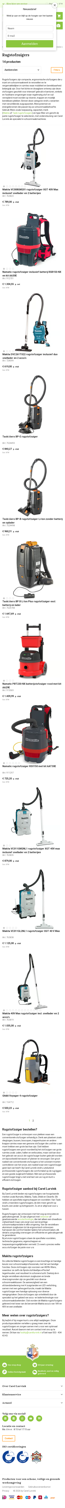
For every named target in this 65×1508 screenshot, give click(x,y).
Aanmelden (29, 44)
